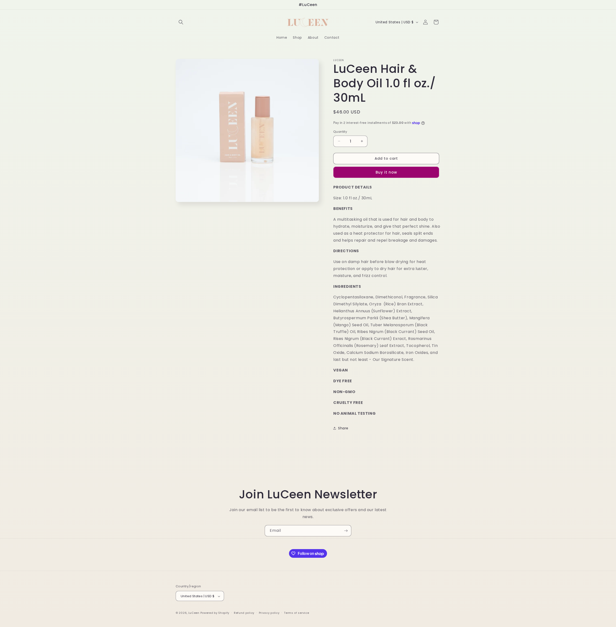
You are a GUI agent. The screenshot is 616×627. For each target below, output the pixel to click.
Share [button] (343, 428)
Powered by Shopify (215, 613)
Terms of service (296, 613)
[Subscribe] (345, 530)
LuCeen (193, 613)
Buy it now (386, 172)
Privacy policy (269, 613)
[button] (181, 22)
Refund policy (244, 613)
